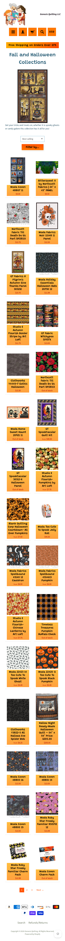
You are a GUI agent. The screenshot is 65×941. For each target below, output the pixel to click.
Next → (40, 890)
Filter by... (32, 147)
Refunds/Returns (38, 923)
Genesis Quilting (31, 931)
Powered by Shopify (32, 934)
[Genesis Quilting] (15, 14)
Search (21, 923)
